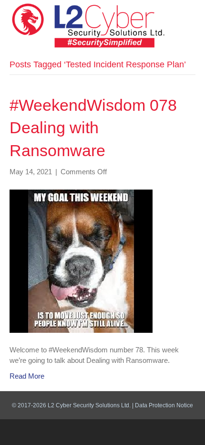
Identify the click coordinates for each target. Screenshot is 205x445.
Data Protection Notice (164, 405)
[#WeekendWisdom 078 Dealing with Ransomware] (81, 260)
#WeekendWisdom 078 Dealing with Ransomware (93, 127)
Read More (27, 376)
